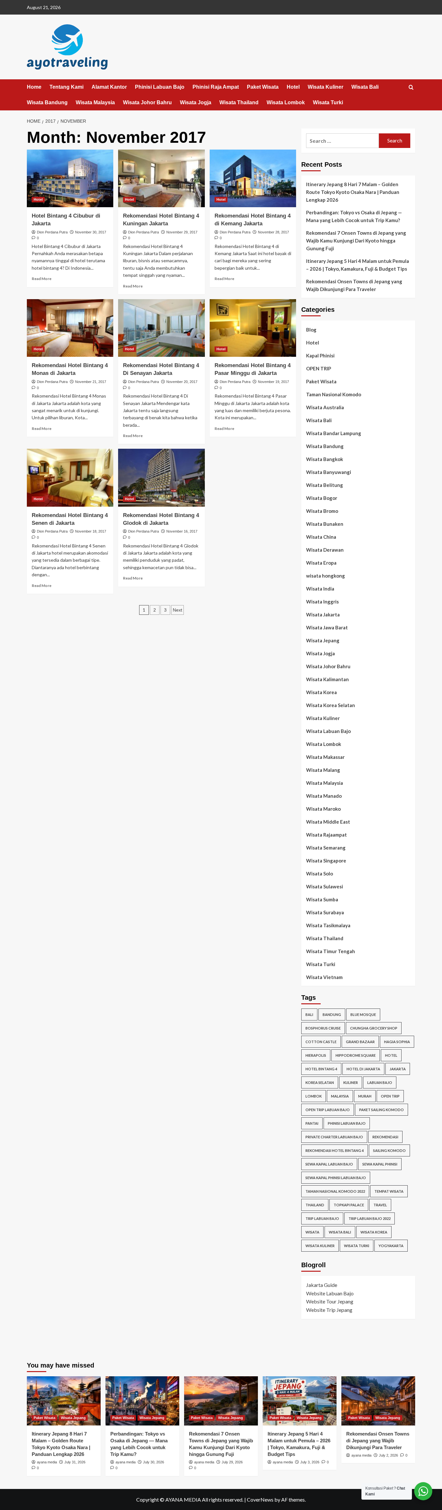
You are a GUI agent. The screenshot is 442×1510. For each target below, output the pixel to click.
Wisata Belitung (324, 485)
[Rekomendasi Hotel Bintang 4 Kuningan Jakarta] (161, 178)
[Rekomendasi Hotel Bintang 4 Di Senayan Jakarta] (161, 328)
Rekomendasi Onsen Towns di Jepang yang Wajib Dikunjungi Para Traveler (354, 285)
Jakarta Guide (321, 1285)
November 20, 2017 (181, 382)
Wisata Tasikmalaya (328, 925)
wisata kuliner (320, 1246)
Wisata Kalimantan (327, 679)
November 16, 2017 (181, 531)
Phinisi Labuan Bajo (159, 87)
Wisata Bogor (321, 498)
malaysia (340, 1096)
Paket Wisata (263, 87)
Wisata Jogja (195, 102)
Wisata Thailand (239, 102)
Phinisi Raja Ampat (216, 87)
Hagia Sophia (397, 1042)
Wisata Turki (328, 102)
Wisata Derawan (325, 550)
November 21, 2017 (90, 382)
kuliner (350, 1082)
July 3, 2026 (309, 1462)
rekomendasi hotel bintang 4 (334, 1150)
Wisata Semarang (326, 848)
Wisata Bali (365, 87)
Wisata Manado (324, 796)
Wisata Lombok (286, 102)
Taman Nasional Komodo (333, 394)
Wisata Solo (319, 873)
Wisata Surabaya (325, 912)
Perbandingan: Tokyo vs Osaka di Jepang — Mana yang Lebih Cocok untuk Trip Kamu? (354, 216)
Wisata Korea (321, 692)
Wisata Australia (325, 407)
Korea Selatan (319, 1082)
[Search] (411, 87)
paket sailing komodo (381, 1110)
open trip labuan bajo (327, 1110)
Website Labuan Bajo (330, 1293)
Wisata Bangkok (324, 459)
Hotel (293, 87)
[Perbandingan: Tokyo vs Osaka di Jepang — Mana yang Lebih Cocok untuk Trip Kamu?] (142, 1400)
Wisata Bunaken (324, 524)
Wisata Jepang (322, 640)
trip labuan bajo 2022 (369, 1218)
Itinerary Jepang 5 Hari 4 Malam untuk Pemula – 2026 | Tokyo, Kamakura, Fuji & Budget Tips (357, 265)
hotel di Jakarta (363, 1069)
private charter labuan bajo (334, 1137)
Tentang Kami (66, 87)
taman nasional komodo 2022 (335, 1191)
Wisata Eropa (321, 563)
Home (34, 87)
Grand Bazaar (360, 1042)
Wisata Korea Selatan (330, 705)
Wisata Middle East (328, 822)
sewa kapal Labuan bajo (329, 1164)
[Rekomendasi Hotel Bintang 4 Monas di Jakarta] (70, 328)
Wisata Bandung (47, 102)
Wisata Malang (323, 770)
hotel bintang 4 (321, 1069)
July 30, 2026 (153, 1462)
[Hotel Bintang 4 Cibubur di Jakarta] (70, 178)
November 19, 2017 (273, 382)
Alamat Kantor (109, 87)
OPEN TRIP (318, 368)
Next (177, 610)
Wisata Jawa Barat (327, 627)
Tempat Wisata (388, 1191)
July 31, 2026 (74, 1462)
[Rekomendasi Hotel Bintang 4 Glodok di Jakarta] (161, 477)
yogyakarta (391, 1246)
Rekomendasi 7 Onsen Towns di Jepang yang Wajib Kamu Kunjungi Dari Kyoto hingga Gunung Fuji (356, 240)
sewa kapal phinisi (379, 1164)
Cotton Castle (321, 1042)
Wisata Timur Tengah (330, 951)
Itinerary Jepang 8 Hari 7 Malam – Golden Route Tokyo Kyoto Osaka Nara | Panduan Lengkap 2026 (352, 192)
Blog (311, 329)
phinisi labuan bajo (347, 1123)
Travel (380, 1205)
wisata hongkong (325, 576)
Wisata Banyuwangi (328, 472)
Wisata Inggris (322, 601)
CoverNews (260, 1499)
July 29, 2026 (232, 1462)
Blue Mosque (363, 1014)
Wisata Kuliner (325, 87)
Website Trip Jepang (329, 1310)
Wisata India (320, 589)
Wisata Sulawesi (324, 886)
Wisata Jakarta (323, 614)
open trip (390, 1096)
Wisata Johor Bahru (147, 102)
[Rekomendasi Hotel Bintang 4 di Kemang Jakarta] (253, 178)
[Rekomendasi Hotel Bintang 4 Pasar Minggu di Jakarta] (253, 328)
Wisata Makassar (325, 757)
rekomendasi (385, 1137)
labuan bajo (379, 1082)
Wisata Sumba (322, 899)
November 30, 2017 (90, 232)
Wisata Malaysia (95, 102)
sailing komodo (389, 1150)
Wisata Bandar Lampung (333, 433)
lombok (313, 1096)
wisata (312, 1232)
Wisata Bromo (322, 511)
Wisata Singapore (326, 860)
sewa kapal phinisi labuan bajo (335, 1178)
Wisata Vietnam (324, 977)
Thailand (314, 1205)
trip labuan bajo (322, 1218)
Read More (41, 278)
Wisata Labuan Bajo (328, 731)
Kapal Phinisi (320, 355)
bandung (332, 1014)
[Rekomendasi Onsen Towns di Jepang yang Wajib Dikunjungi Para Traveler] (378, 1400)
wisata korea (373, 1232)
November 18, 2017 (90, 531)
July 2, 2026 (388, 1455)
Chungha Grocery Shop (373, 1028)
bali (309, 1014)
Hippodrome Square (356, 1055)
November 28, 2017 (273, 232)
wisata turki (356, 1246)
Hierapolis (315, 1055)
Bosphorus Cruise (323, 1028)
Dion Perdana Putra (52, 232)
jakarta (398, 1069)
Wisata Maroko (323, 809)
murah (364, 1096)
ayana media (47, 1462)
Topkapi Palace (349, 1205)
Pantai (311, 1123)
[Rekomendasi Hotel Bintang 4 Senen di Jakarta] (70, 477)
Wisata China (321, 537)
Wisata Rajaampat (326, 835)
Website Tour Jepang (329, 1301)
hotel (391, 1055)
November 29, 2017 (181, 232)
